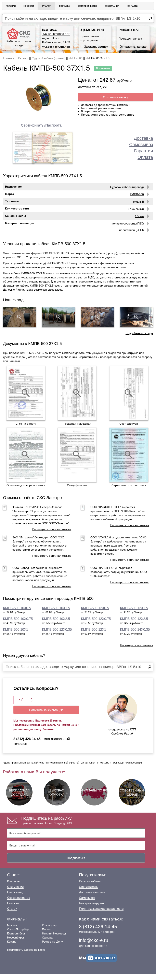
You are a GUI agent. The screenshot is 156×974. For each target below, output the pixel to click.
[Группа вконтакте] (98, 957)
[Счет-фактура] (128, 393)
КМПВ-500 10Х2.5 (56, 619)
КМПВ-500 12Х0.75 (96, 619)
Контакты (132, 6)
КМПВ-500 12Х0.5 (95, 608)
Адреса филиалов (57, 46)
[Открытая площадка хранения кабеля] (19, 317)
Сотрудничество (87, 6)
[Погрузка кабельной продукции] (136, 317)
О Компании (112, 6)
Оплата (145, 157)
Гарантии (143, 150)
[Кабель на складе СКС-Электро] (58, 317)
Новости (29, 6)
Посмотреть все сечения (136, 645)
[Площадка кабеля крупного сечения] (97, 317)
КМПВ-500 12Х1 (93, 629)
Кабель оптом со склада (18, 43)
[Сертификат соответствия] (128, 455)
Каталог (46, 6)
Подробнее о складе (139, 333)
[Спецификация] (77, 455)
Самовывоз (141, 144)
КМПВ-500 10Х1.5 (56, 608)
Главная (11, 6)
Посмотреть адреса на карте (26, 949)
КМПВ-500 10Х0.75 (18, 619)
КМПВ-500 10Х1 (15, 629)
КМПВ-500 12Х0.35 (57, 629)
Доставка (64, 6)
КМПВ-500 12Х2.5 (134, 619)
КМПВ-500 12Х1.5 (134, 608)
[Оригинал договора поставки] (25, 455)
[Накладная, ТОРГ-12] (77, 393)
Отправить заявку (133, 46)
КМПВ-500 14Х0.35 (135, 629)
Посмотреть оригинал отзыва (51, 529)
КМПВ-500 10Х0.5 (17, 608)
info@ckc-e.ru (129, 29)
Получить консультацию (46, 710)
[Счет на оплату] (25, 393)
